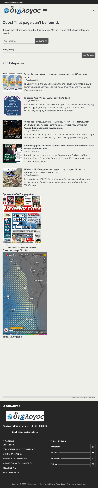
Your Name (60, 484)
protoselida (32, 247)
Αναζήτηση (8, 49)
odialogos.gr (31, 484)
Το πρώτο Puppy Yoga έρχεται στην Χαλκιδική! (47, 98)
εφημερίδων (24, 247)
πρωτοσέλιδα (13, 247)
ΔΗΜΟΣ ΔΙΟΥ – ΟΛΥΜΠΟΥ (15, 458)
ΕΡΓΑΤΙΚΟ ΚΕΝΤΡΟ (11, 472)
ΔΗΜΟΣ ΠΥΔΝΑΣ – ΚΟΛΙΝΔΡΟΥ (17, 463)
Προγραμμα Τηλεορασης (87, 397)
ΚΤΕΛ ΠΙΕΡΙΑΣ (9, 468)
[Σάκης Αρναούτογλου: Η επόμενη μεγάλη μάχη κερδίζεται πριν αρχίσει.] (12, 82)
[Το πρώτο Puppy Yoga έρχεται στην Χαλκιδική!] (12, 106)
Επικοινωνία (8, 445)
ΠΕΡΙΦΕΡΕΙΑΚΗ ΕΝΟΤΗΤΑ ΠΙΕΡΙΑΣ (19, 449)
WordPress (81, 484)
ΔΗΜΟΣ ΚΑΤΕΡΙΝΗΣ (12, 454)
